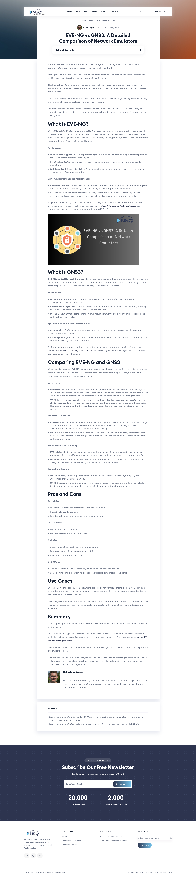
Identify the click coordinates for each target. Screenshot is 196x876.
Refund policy (166, 872)
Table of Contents (65, 50)
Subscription (81, 11)
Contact (114, 11)
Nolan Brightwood (91, 28)
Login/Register (159, 11)
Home (83, 20)
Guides (94, 11)
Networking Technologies (105, 20)
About (103, 11)
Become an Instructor (71, 841)
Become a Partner (69, 845)
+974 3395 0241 (116, 837)
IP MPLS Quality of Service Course (79, 350)
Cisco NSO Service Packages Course (118, 205)
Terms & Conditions (135, 872)
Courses (68, 11)
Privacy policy (152, 872)
